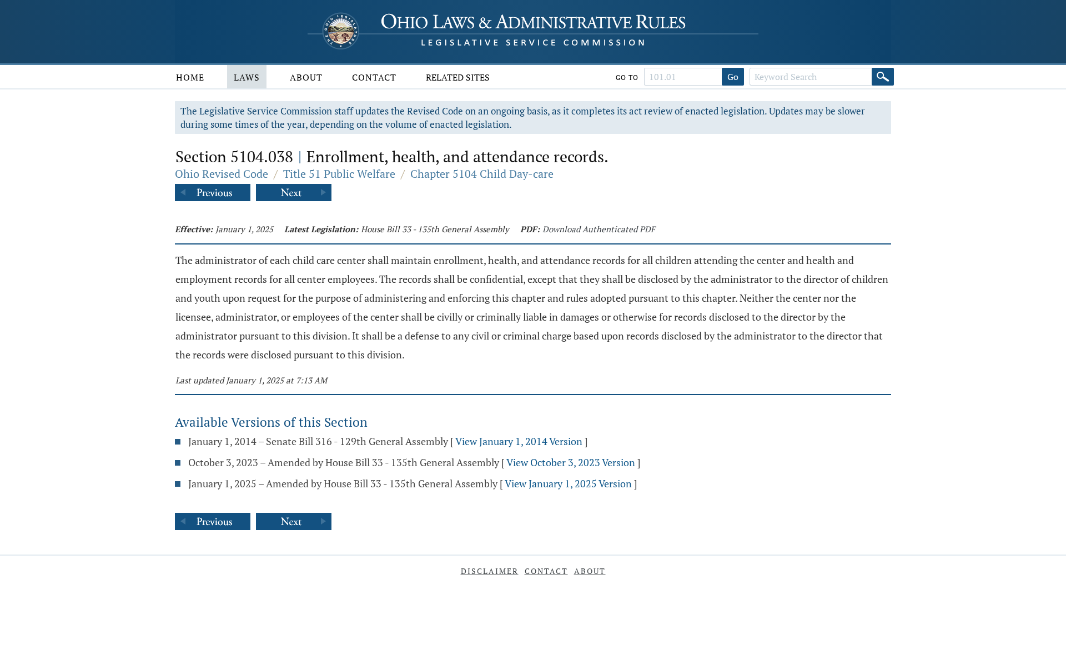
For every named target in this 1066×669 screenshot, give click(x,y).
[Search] (883, 77)
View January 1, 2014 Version (518, 441)
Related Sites (458, 77)
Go (732, 77)
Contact (374, 77)
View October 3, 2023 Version (570, 462)
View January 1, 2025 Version (568, 483)
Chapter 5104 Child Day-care (482, 173)
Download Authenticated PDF (598, 228)
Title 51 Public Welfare (339, 173)
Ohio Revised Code (221, 173)
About (306, 77)
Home (190, 77)
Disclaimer (490, 571)
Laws (247, 77)
